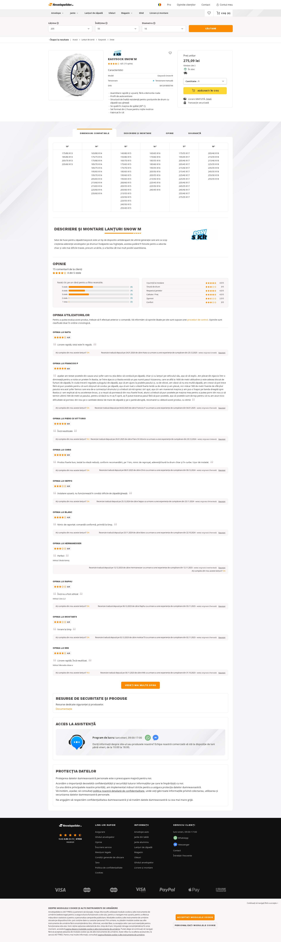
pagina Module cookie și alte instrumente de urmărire (121, 934)
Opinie (169, 133)
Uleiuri (112, 13)
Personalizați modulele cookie (195, 925)
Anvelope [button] (56, 13)
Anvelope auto (141, 831)
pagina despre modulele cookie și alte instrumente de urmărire (92, 929)
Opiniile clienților (186, 4)
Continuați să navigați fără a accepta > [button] (262, 903)
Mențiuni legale (103, 852)
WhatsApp (183, 837)
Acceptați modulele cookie (195, 917)
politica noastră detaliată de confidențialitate (118, 791)
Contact (206, 4)
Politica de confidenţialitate (108, 867)
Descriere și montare (137, 133)
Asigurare (100, 831)
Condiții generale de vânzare (109, 857)
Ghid (141, 13)
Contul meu (226, 4)
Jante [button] (73, 13)
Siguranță (194, 133)
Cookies (99, 872)
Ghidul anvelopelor (104, 836)
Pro (169, 4)
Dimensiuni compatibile (94, 133)
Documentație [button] (64, 708)
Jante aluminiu (141, 842)
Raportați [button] (222, 353)
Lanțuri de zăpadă (94, 13)
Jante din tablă (141, 836)
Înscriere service (103, 847)
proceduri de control (197, 319)
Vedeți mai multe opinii (140, 685)
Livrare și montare (159, 13)
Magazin (125, 13)
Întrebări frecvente (182, 855)
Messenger (183, 844)
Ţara (97, 862)
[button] (95, 286)
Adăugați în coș (208, 90)
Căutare (210, 28)
